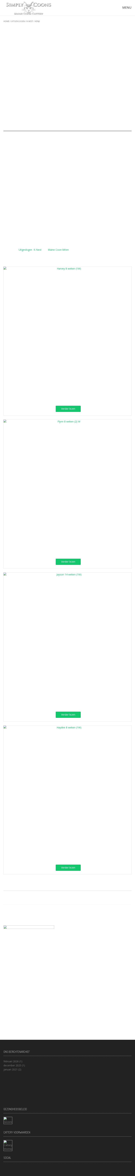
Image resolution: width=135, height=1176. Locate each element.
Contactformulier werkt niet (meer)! (24, 909)
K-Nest (30, 21)
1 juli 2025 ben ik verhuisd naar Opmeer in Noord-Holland (36, 913)
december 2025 (12, 1065)
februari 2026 (11, 1061)
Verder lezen (68, 408)
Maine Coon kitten (58, 249)
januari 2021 (11, 1069)
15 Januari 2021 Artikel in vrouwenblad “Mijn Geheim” (34, 918)
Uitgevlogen (18, 21)
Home (6, 21)
